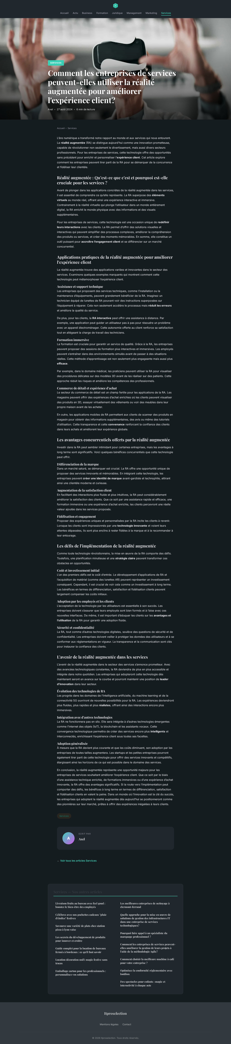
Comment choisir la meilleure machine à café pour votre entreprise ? (147, 960)
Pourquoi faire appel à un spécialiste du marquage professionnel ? (143, 934)
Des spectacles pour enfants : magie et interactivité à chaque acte (142, 983)
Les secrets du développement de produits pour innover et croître (80, 938)
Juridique (117, 12)
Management (134, 12)
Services (166, 12)
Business (87, 12)
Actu (75, 12)
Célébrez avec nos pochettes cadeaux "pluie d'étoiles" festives (81, 916)
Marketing (151, 12)
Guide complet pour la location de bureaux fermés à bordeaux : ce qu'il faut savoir (80, 950)
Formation (102, 12)
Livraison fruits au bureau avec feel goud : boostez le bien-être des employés (80, 905)
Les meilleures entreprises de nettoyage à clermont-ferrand (145, 905)
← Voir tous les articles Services (77, 860)
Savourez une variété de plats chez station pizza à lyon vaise (80, 927)
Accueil (64, 12)
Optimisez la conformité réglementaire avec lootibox (146, 972)
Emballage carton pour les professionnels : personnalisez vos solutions (80, 972)
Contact (126, 1024)
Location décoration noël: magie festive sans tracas (81, 961)
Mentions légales (109, 1024)
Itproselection (115, 1013)
